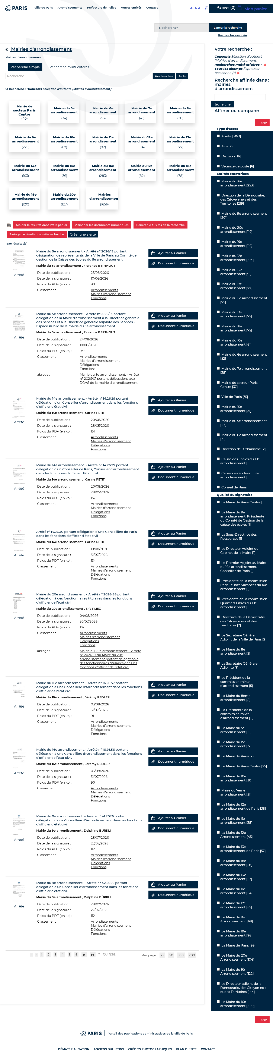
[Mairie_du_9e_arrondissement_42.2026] (19, 891)
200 (192, 955)
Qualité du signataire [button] (235, 495)
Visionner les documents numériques (102, 225)
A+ (200, 8)
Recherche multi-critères (69, 67)
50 (171, 955)
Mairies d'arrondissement (111, 294)
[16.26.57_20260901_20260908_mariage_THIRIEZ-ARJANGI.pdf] (19, 691)
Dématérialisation (73, 1049)
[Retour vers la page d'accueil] (16, 8)
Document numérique (176, 263)
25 (162, 955)
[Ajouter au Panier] (153, 253)
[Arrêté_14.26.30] (19, 540)
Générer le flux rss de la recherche (160, 225)
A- (191, 8)
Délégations (89, 365)
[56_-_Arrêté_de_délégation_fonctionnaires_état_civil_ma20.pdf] (19, 603)
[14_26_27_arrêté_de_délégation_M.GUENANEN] (19, 473)
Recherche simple (25, 67)
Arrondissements (104, 290)
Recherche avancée (232, 35)
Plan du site (186, 1049)
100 (181, 955)
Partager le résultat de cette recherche (36, 234)
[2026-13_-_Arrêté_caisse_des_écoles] (19, 260)
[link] (83, 234)
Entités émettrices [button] (233, 174)
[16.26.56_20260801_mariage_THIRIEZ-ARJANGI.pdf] (19, 758)
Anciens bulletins (109, 1049)
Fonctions (98, 298)
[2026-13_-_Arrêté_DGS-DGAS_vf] (19, 322)
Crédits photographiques (150, 1049)
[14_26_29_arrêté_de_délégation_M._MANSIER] (19, 407)
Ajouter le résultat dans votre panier (41, 225)
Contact (208, 1049)
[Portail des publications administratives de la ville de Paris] (94, 1033)
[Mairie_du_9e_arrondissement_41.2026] (19, 824)
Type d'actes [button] (227, 129)
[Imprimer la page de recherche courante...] (9, 225)
